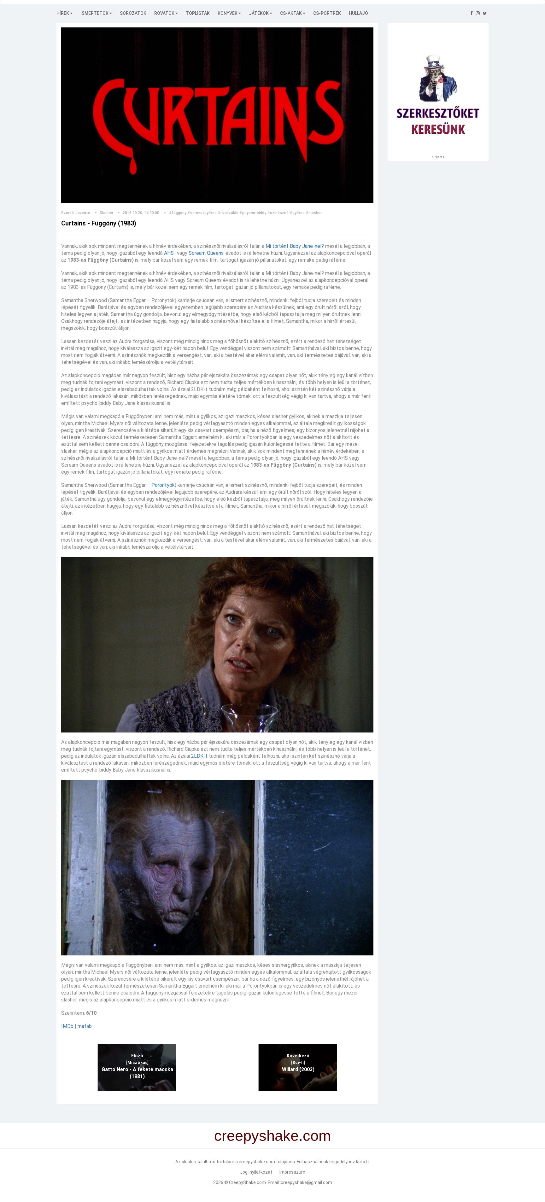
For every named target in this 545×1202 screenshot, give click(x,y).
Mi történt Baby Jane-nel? (295, 246)
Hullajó (358, 13)
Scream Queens (206, 253)
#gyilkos (297, 213)
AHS (169, 253)
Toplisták (198, 13)
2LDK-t (199, 756)
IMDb (67, 1026)
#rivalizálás (228, 213)
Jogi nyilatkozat (256, 1172)
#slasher (314, 213)
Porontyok (163, 485)
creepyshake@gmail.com (306, 1182)
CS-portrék (327, 13)
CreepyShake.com (247, 1182)
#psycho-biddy (252, 213)
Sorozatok (133, 13)
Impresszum (292, 1172)
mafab (85, 1026)
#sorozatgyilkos (202, 213)
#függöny (177, 213)
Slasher (106, 213)
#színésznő (278, 213)
